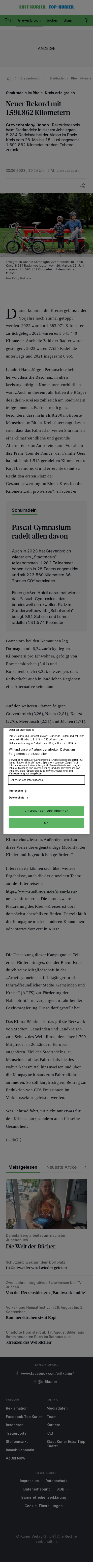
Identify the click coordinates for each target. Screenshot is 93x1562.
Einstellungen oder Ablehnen (46, 810)
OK (46, 823)
